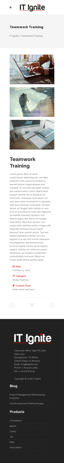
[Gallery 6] (32, 135)
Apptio (13, 426)
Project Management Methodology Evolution (27, 396)
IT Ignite (14, 36)
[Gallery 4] (32, 69)
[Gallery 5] (32, 102)
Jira (11, 437)
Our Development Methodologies (27, 403)
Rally (12, 442)
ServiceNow (16, 447)
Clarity (13, 431)
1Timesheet (16, 420)
